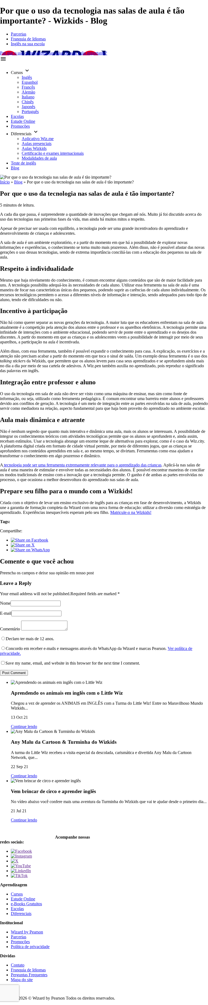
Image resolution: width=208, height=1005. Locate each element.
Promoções (20, 126)
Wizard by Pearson (27, 932)
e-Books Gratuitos (26, 903)
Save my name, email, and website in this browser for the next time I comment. (72, 663)
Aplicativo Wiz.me (38, 138)
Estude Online (23, 121)
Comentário (10, 629)
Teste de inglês (23, 163)
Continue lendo (24, 726)
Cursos (17, 894)
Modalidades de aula (39, 158)
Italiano (28, 97)
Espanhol (30, 82)
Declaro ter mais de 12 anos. (30, 638)
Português (30, 111)
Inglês (27, 77)
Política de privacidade (30, 946)
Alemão (28, 92)
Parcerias (18, 34)
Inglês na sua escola (28, 43)
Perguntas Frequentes (29, 974)
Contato (17, 965)
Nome (5, 603)
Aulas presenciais (36, 143)
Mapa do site (22, 979)
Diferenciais (21, 913)
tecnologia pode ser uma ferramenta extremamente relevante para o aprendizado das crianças (82, 465)
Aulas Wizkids (34, 148)
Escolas (17, 116)
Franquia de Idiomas (28, 39)
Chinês (28, 101)
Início (5, 182)
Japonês (28, 106)
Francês (28, 87)
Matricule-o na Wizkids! (130, 512)
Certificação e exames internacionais (53, 153)
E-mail (5, 613)
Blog (15, 168)
